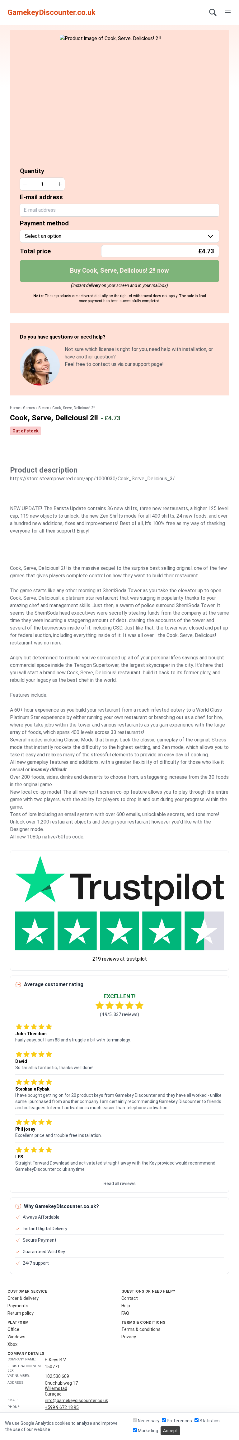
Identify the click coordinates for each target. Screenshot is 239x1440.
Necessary (148, 1420)
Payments (17, 1305)
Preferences (179, 1420)
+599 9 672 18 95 (62, 1407)
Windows (16, 1336)
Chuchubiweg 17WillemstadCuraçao (61, 1388)
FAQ (125, 1313)
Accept (170, 1430)
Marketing (147, 1430)
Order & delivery (23, 1298)
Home (15, 408)
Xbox (12, 1344)
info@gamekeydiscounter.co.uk (76, 1400)
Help (125, 1305)
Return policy (20, 1313)
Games (29, 408)
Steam (43, 408)
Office (13, 1329)
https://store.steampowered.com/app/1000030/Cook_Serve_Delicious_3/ (92, 479)
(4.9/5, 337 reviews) (119, 1014)
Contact (129, 1298)
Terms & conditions (141, 1329)
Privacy (128, 1336)
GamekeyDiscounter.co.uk (51, 12)
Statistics (209, 1420)
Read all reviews (120, 1183)
